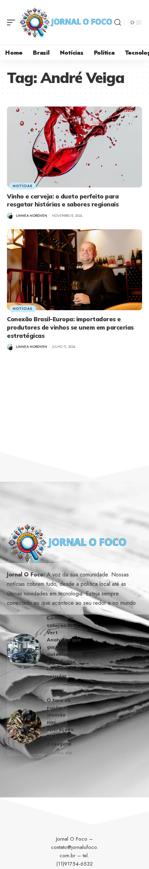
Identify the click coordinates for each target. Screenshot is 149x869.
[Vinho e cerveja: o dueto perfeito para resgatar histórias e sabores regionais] (74, 147)
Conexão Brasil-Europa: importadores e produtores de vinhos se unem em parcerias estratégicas (70, 327)
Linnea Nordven (31, 215)
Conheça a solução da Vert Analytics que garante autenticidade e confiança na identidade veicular (64, 647)
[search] (118, 22)
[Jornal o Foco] (66, 22)
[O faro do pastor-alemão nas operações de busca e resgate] (24, 726)
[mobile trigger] (13, 22)
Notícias (23, 185)
